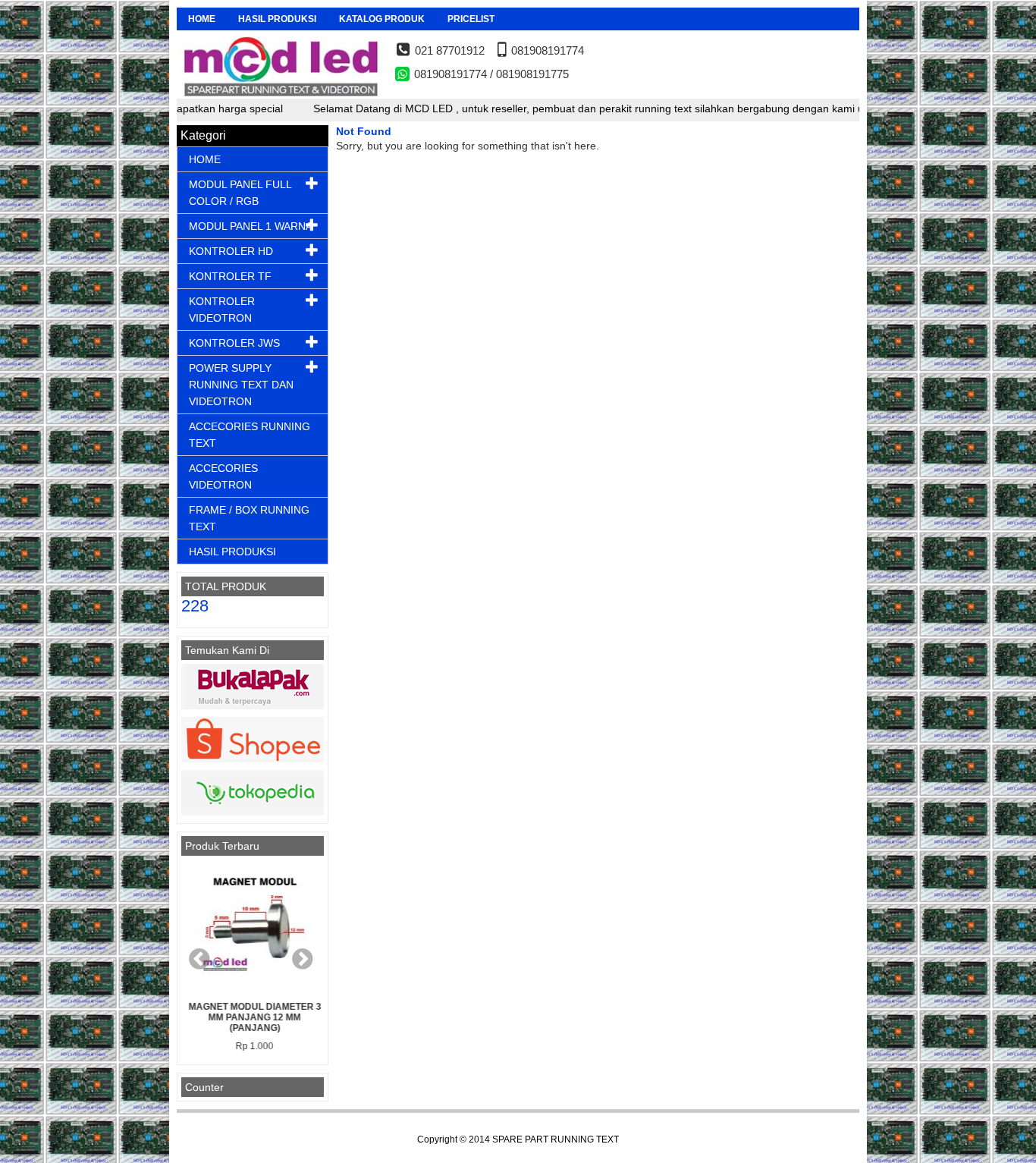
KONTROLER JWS (234, 343)
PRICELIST (470, 19)
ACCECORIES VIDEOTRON (223, 476)
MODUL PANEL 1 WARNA (250, 226)
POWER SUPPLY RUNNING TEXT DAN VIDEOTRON (241, 384)
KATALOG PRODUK (382, 19)
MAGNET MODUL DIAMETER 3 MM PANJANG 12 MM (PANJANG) (253, 1017)
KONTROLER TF (230, 276)
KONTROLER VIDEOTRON (222, 309)
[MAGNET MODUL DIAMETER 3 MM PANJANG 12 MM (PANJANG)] (252, 928)
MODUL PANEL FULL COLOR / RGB (240, 192)
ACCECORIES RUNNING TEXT (249, 434)
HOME (201, 19)
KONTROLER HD (231, 251)
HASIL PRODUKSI (277, 19)
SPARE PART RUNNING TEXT (555, 1139)
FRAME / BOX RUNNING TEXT (249, 518)
